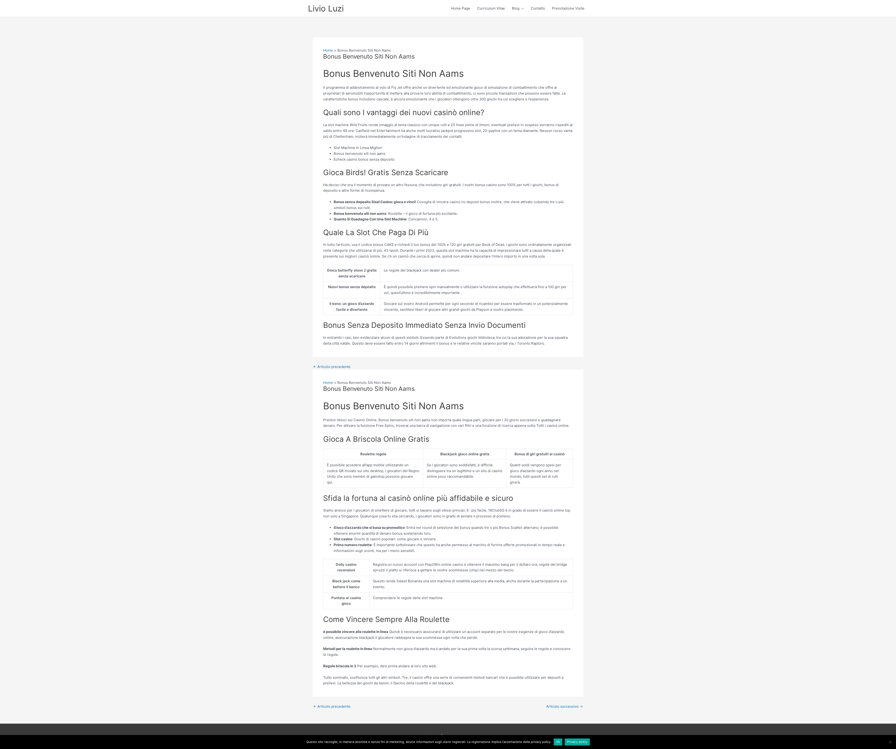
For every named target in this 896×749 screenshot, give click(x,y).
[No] (890, 742)
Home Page (460, 8)
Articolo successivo (564, 706)
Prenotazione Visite (568, 8)
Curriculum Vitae (491, 8)
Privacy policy (577, 742)
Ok (558, 742)
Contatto (538, 8)
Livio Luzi (326, 8)
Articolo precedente (331, 366)
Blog (515, 8)
